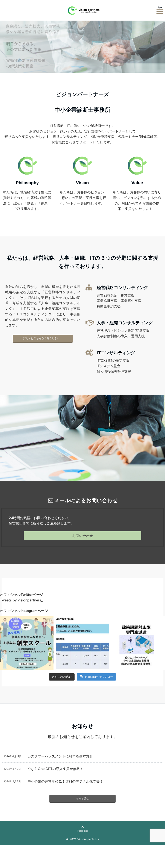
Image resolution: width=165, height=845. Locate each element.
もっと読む (82, 798)
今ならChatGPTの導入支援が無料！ (55, 769)
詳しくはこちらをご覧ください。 (42, 338)
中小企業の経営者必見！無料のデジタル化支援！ (65, 781)
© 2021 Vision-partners (82, 839)
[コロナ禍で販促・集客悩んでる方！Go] (138, 643)
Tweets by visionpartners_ (21, 600)
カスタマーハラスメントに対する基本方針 (60, 756)
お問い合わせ (82, 535)
